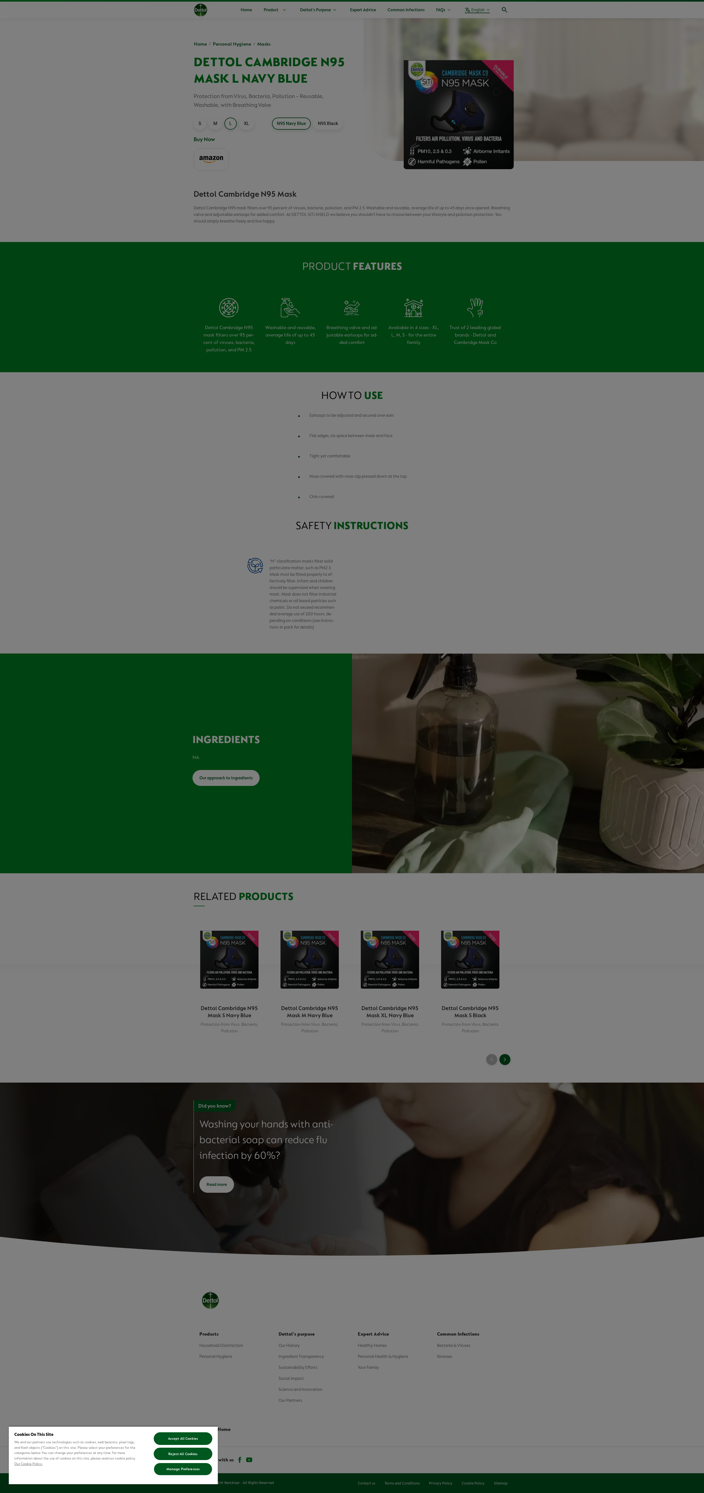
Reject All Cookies (182, 1454)
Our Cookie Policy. (28, 1464)
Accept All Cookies (183, 1438)
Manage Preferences (183, 1469)
